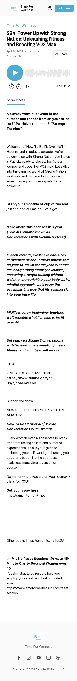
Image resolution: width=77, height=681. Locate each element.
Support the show (20, 401)
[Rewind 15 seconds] (11, 86)
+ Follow (64, 8)
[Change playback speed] (27, 86)
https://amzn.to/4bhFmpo (26, 495)
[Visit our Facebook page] (19, 658)
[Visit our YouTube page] (39, 658)
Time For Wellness (27, 8)
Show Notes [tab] (16, 100)
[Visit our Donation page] (58, 658)
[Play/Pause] (15, 73)
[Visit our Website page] (48, 658)
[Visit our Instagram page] (29, 658)
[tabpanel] (38, 360)
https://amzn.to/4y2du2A (45, 540)
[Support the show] (50, 8)
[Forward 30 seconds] (19, 86)
